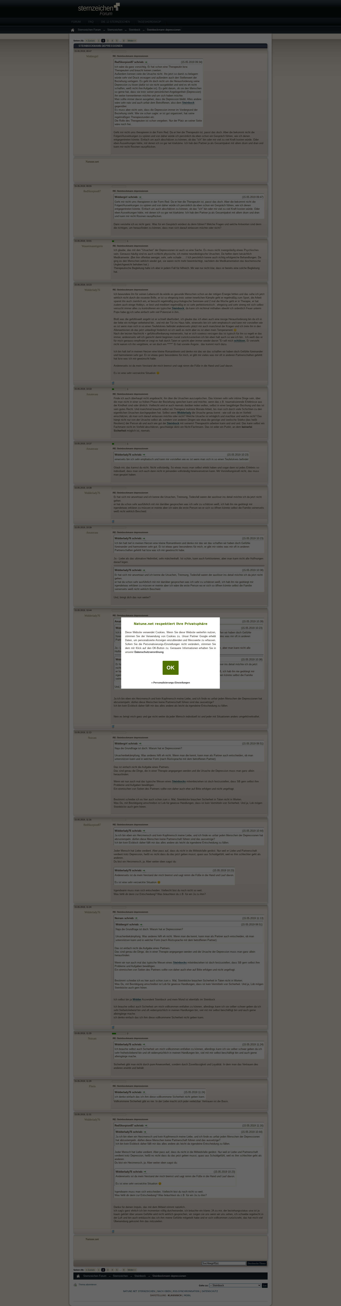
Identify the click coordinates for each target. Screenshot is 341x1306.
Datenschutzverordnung (149, 652)
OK (171, 668)
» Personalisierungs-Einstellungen (170, 682)
